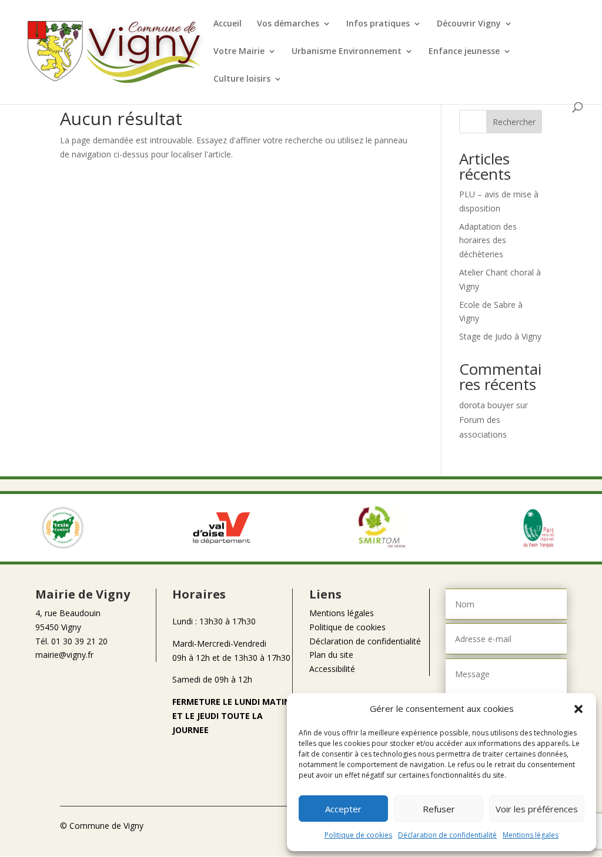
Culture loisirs (241, 79)
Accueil (227, 24)
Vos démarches (288, 24)
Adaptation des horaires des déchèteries (488, 240)
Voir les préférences (537, 809)
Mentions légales (530, 835)
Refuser (439, 809)
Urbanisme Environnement (347, 51)
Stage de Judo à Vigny (500, 336)
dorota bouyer (486, 405)
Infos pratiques (378, 24)
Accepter (343, 809)
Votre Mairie (239, 51)
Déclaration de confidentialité (447, 835)
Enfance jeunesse (464, 51)
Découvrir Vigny (469, 24)
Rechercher (514, 121)
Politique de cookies (358, 835)
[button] (578, 709)
